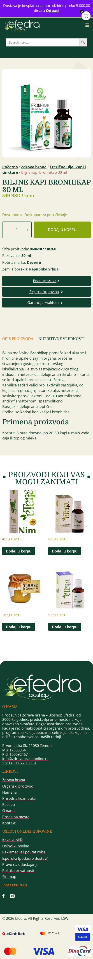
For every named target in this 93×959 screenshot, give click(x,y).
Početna (10, 166)
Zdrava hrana (33, 166)
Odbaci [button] (52, 10)
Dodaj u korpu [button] (19, 551)
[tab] (19, 339)
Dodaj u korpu (62, 229)
